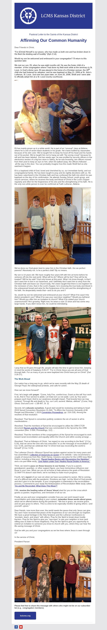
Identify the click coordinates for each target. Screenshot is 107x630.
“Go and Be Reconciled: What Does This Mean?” (36, 486)
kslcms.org (25, 616)
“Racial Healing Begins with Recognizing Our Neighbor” (65, 459)
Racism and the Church (34, 428)
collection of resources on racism (44, 455)
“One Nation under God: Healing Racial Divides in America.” (64, 461)
